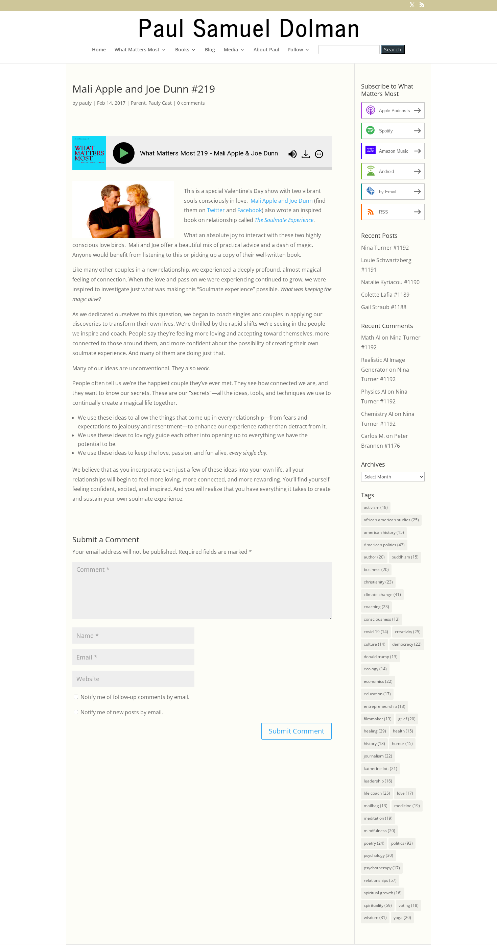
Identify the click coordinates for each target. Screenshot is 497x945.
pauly (85, 103)
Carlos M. (373, 436)
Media (231, 50)
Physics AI (373, 391)
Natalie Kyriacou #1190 (390, 282)
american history (384, 532)
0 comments (191, 103)
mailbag (375, 806)
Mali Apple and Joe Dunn (282, 200)
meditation (378, 818)
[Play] (125, 153)
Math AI (370, 337)
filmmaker (378, 719)
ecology (375, 669)
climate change (382, 594)
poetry (374, 843)
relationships (380, 880)
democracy (407, 644)
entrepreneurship (384, 706)
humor (402, 743)
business (376, 569)
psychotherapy (382, 868)
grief (407, 719)
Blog (210, 50)
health (403, 731)
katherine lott (380, 768)
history (374, 743)
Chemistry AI (377, 414)
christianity (378, 582)
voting (409, 905)
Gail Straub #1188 (383, 307)
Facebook (249, 210)
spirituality (378, 905)
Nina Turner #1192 (385, 247)
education (377, 694)
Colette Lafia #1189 (385, 294)
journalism (378, 756)
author (374, 557)
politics (402, 843)
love (405, 793)
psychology (378, 855)
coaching (376, 607)
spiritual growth (383, 893)
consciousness (382, 619)
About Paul (266, 50)
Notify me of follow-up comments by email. (134, 697)
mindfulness (379, 831)
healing (375, 731)
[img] (319, 154)
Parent (138, 103)
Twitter (216, 210)
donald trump (381, 657)
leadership (378, 781)
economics (378, 681)
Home (99, 50)
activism (376, 507)
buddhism (405, 557)
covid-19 (376, 632)
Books (182, 50)
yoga (402, 917)
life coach (377, 793)
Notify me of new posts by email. (121, 712)
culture (374, 644)
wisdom (375, 917)
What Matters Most (137, 50)
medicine (407, 806)
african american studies (391, 520)
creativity (408, 632)
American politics (384, 545)
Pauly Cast (160, 103)
